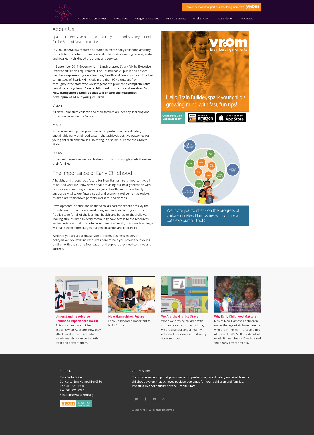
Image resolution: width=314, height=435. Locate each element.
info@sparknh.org (80, 395)
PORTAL (248, 18)
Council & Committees (93, 18)
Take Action (202, 18)
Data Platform (226, 18)
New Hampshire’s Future (126, 317)
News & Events (177, 18)
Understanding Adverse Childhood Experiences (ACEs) (76, 319)
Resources (122, 18)
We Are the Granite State (179, 317)
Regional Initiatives (148, 18)
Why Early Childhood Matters (235, 317)
